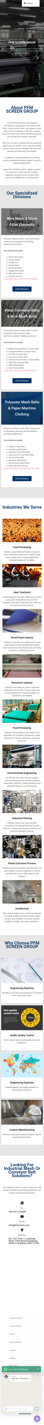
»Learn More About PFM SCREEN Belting (20, 371)
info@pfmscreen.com (19, 1225)
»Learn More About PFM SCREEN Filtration (21, 279)
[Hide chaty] (37, 1418)
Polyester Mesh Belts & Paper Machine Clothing (22, 408)
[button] (2, 48)
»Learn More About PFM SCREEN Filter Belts (21, 468)
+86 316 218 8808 (17, 1211)
